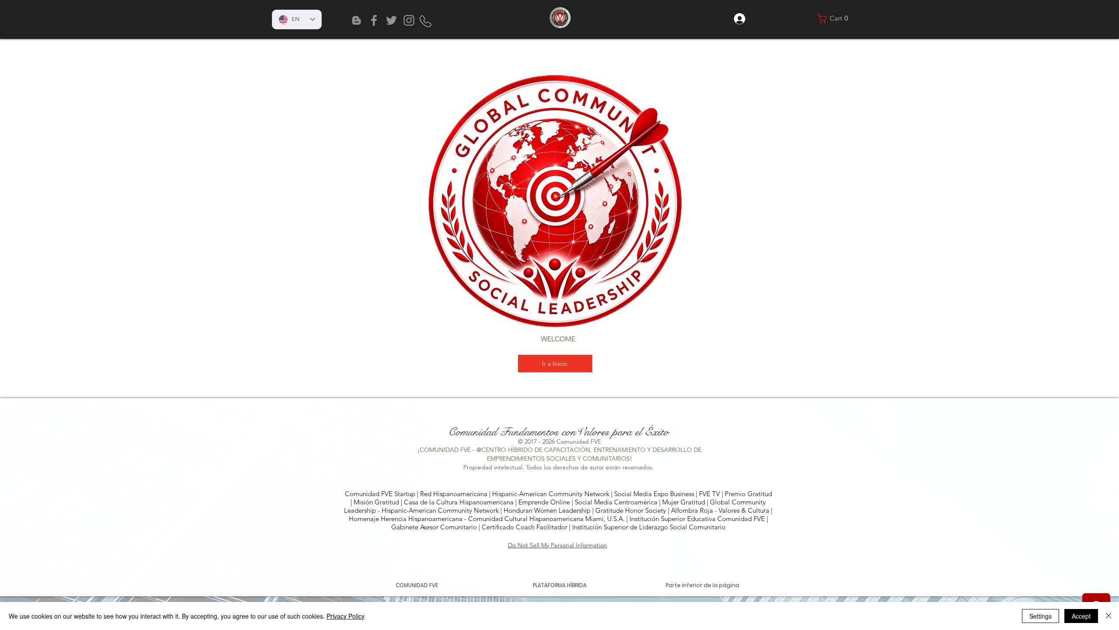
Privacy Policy (346, 616)
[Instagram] (409, 20)
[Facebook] (374, 20)
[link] (834, 18)
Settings (1040, 616)
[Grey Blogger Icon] (356, 20)
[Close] (1108, 616)
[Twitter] (391, 20)
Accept (1081, 616)
